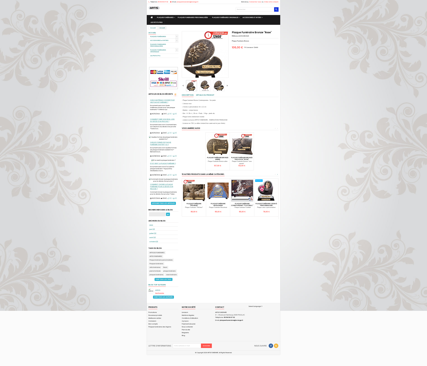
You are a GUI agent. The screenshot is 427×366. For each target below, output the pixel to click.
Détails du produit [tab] (205, 95)
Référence (235, 36)
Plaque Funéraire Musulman (218, 205)
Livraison (185, 312)
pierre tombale (155, 271)
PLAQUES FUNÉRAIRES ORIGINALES (225, 17)
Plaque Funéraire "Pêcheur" (194, 205)
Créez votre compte (271, 2)
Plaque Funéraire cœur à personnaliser (266, 205)
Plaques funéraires (156, 264)
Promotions (152, 312)
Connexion (152, 321)
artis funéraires (155, 267)
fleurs (165, 267)
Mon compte (153, 324)
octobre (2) (153, 242)
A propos (185, 321)
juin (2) (152, 229)
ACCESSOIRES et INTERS (252, 17)
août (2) (152, 237)
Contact (219, 307)
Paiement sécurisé (188, 324)
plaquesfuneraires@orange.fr (187, 2)
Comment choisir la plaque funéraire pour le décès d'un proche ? (161, 186)
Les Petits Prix (157, 22)
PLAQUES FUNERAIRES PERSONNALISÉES (193, 17)
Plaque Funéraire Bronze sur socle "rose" (241, 158)
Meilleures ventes (154, 318)
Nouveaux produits (155, 315)
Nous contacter (187, 327)
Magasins (185, 333)
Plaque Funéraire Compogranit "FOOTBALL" (242, 205)
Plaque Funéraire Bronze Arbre (217, 158)
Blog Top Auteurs (157, 284)
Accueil (152, 32)
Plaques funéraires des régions (159, 327)
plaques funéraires (156, 275)
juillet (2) (152, 233)
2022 (151, 225)
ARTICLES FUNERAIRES (157, 253)
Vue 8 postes (159, 293)
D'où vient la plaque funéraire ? (163, 163)
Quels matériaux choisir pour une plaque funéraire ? (162, 101)
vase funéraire (171, 275)
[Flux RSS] (175, 94)
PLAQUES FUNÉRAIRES (165, 17)
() (170, 114)
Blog (183, 335)
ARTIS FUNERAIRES (156, 256)
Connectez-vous (255, 2)
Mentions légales (188, 315)
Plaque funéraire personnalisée (161, 260)
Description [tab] (187, 95)
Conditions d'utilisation (190, 318)
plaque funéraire (169, 271)
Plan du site (186, 330)
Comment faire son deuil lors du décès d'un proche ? (162, 120)
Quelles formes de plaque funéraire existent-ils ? (160, 143)
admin (157, 290)
